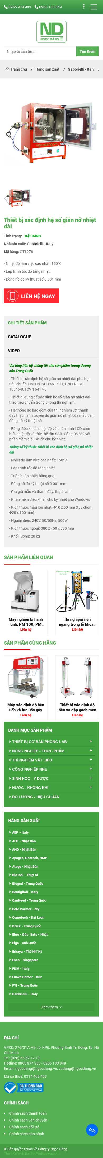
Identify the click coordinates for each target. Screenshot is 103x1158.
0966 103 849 (50, 6)
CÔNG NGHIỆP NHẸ (29, 769)
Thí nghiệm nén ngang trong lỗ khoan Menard (77, 624)
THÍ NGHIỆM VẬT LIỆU (32, 760)
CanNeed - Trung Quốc (29, 900)
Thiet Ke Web (14, 1153)
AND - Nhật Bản (24, 849)
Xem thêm (49, 1006)
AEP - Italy (20, 832)
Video (14, 350)
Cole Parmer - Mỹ (25, 909)
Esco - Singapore (25, 959)
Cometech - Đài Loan (28, 917)
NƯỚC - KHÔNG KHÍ (30, 788)
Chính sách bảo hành (26, 1133)
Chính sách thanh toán (28, 1113)
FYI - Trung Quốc (25, 985)
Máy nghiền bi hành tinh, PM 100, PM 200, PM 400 (26, 624)
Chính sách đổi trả (24, 1126)
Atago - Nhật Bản (25, 866)
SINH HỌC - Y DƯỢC (30, 778)
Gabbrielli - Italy (40, 243)
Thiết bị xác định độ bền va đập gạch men (77, 707)
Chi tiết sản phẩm (27, 322)
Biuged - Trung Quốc (27, 883)
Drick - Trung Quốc (26, 926)
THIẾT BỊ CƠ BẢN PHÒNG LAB (39, 742)
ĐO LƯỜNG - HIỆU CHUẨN (35, 797)
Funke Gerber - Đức (27, 977)
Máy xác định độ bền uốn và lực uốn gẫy (25, 707)
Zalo (92, 1130)
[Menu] (93, 7)
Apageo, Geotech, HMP (29, 857)
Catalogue (19, 336)
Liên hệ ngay (38, 296)
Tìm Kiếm (87, 51)
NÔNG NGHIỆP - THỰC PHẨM (38, 751)
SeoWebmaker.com (44, 1153)
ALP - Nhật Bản (24, 841)
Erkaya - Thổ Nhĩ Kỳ (27, 951)
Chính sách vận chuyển (28, 1120)
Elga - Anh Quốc (24, 942)
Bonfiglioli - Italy (25, 891)
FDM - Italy (21, 968)
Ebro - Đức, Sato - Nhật (30, 934)
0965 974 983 (20, 6)
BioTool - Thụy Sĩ (25, 874)
